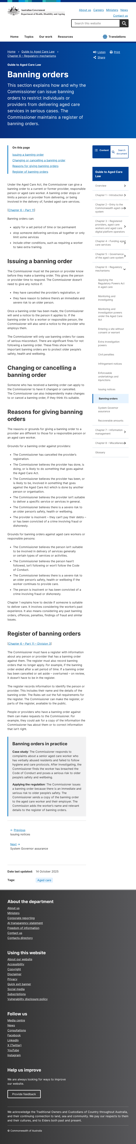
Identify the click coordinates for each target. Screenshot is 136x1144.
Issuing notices (106, 389)
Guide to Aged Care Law (38, 51)
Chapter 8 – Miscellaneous (110, 442)
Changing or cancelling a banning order (38, 160)
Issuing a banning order (28, 154)
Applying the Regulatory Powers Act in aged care (111, 283)
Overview (100, 185)
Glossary (100, 452)
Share (101, 57)
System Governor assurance (108, 409)
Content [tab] (104, 150)
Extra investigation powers (109, 343)
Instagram (14, 1055)
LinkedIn (13, 1040)
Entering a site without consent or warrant (111, 330)
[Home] (36, 10)
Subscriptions (16, 994)
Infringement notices (110, 363)
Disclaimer (14, 974)
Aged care (44, 880)
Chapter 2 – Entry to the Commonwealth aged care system (110, 208)
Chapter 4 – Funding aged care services (110, 243)
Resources (65, 36)
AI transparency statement (25, 923)
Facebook (14, 1035)
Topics (28, 36)
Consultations (16, 1030)
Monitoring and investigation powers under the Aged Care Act (110, 314)
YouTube (13, 1050)
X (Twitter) (14, 1045)
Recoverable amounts (110, 420)
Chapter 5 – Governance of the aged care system (109, 256)
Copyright (14, 969)
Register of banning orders (30, 171)
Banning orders (108, 398)
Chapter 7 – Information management (109, 431)
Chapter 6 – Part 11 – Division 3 (29, 643)
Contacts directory (20, 938)
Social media (16, 989)
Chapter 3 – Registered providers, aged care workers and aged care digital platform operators (110, 226)
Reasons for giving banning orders (35, 166)
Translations (117, 36)
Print (117, 52)
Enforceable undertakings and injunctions (108, 376)
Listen (102, 52)
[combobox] (95, 23)
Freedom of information (23, 928)
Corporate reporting (21, 918)
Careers (98, 10)
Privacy (12, 979)
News (124, 10)
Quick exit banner (19, 984)
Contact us (120, 15)
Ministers (112, 10)
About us (85, 10)
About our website (19, 959)
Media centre (16, 1020)
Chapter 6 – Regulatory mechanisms (31, 56)
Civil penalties (106, 354)
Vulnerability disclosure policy (27, 999)
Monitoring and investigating (106, 298)
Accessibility (15, 964)
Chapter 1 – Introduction (109, 195)
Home (14, 36)
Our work (45, 36)
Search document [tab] (122, 152)
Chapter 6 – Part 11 (21, 210)
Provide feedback (24, 1094)
